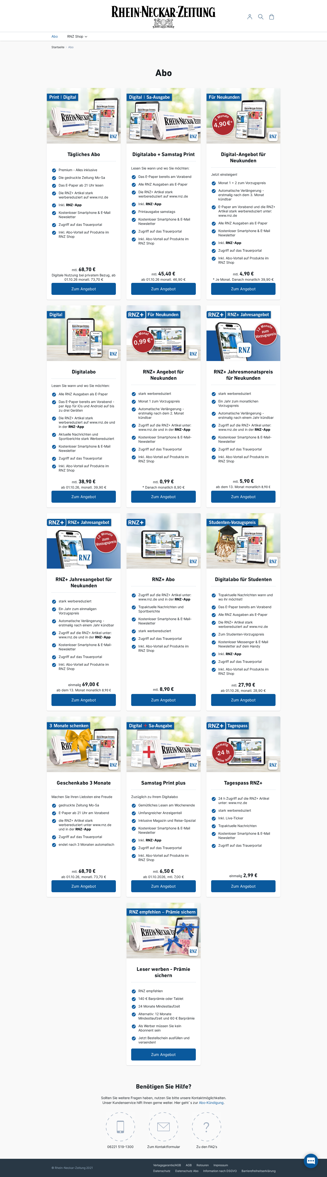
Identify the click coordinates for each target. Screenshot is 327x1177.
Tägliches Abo (84, 154)
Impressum (221, 1165)
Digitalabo (84, 372)
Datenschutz (161, 1171)
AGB (189, 1165)
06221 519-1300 (120, 1147)
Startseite (58, 47)
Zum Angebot (93, 288)
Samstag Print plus (163, 783)
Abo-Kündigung (211, 1103)
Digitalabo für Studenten (243, 580)
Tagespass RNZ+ (243, 783)
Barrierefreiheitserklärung (259, 1171)
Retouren (203, 1165)
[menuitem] (54, 36)
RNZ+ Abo (163, 580)
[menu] (163, 36)
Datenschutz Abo (186, 1171)
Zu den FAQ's (206, 1147)
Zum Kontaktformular (163, 1147)
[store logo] (163, 17)
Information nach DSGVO (220, 1171)
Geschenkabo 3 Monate (84, 783)
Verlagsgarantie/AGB (167, 1165)
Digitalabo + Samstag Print (163, 154)
